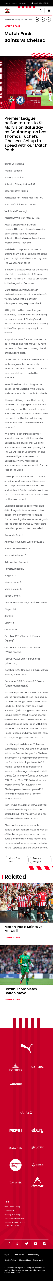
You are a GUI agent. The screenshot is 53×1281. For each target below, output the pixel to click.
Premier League (37, 859)
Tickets (22, 3)
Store (14, 3)
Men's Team (12, 26)
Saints (7, 3)
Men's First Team (15, 859)
